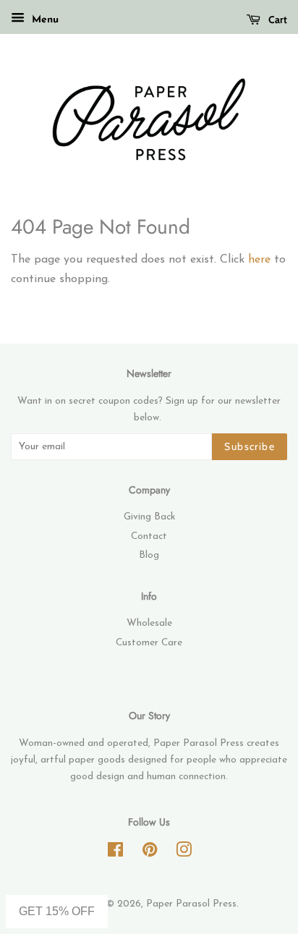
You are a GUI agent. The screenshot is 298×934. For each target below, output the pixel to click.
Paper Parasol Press (191, 904)
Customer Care (149, 643)
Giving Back (149, 517)
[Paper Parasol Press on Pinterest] (150, 853)
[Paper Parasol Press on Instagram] (184, 853)
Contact (149, 536)
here (259, 260)
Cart (276, 19)
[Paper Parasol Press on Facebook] (115, 853)
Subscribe (249, 446)
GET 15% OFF (57, 911)
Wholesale (149, 623)
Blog (149, 555)
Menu (43, 19)
